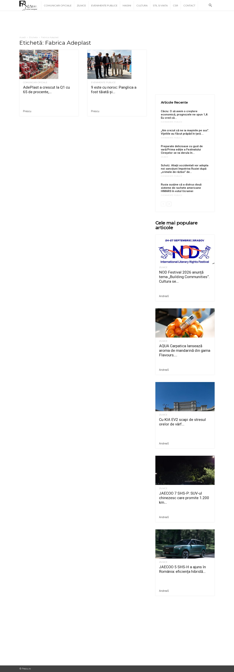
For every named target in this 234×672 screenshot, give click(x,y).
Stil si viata (160, 5)
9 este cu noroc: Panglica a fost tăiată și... (113, 89)
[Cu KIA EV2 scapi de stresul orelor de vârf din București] (185, 396)
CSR (175, 5)
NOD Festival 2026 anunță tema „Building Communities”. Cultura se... (184, 277)
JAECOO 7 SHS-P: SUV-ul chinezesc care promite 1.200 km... (184, 498)
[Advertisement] (117, 23)
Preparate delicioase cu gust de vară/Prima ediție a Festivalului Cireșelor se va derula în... (182, 149)
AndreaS (164, 296)
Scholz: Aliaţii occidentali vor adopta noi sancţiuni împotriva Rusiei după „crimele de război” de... (184, 169)
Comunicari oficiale (57, 5)
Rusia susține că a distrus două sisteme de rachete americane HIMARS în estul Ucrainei (181, 188)
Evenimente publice (104, 5)
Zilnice (81, 5)
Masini (127, 5)
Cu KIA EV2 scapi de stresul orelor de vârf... (182, 421)
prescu (27, 111)
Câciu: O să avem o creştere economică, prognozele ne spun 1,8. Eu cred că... (184, 114)
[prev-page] (163, 204)
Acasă (22, 37)
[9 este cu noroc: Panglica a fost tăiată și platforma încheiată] (117, 64)
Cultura (142, 5)
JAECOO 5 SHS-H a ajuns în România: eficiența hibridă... (182, 569)
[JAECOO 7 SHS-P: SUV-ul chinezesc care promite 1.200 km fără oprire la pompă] (185, 470)
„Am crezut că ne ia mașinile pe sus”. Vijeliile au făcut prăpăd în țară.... (185, 132)
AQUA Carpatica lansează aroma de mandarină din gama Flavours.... (184, 350)
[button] (210, 5)
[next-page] (169, 204)
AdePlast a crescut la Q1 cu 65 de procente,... (46, 89)
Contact (189, 5)
